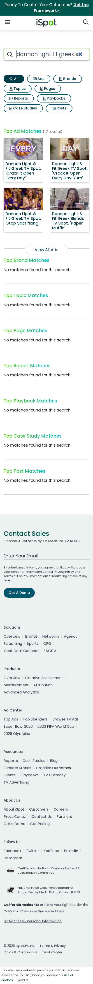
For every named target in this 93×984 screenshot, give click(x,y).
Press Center (15, 816)
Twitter (32, 850)
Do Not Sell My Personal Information (33, 921)
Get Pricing (40, 823)
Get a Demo (14, 823)
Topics (19, 88)
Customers (39, 809)
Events (10, 775)
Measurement (16, 685)
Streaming (13, 643)
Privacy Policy (64, 572)
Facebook (12, 850)
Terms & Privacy (53, 945)
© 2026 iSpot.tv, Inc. (19, 945)
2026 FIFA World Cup (55, 726)
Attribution (43, 685)
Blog (54, 760)
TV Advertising (16, 782)
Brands (69, 78)
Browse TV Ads (65, 719)
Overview (12, 636)
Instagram (13, 858)
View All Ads (46, 249)
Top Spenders (35, 719)
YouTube (51, 850)
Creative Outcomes (53, 767)
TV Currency (54, 775)
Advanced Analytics (21, 692)
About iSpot (14, 809)
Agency (70, 636)
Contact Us (42, 816)
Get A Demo (19, 592)
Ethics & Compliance (20, 952)
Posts (61, 108)
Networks (50, 636)
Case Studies (24, 108)
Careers (60, 809)
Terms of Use (13, 576)
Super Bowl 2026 (18, 726)
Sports (33, 643)
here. (61, 911)
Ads (40, 78)
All (15, 78)
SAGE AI (50, 650)
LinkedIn (71, 850)
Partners (64, 816)
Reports (20, 98)
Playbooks (55, 98)
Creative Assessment (44, 677)
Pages (49, 88)
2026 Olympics (17, 733)
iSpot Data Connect (21, 650)
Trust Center (52, 952)
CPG (47, 643)
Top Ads (11, 719)
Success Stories (17, 767)
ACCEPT (23, 980)
